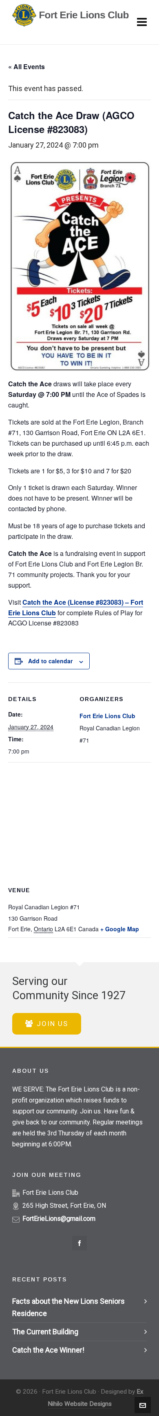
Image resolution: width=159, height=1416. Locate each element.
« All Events (26, 66)
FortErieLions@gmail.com (58, 1218)
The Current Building (45, 1331)
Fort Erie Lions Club (107, 716)
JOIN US (52, 1024)
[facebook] (79, 1243)
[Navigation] (142, 22)
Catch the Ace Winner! (48, 1350)
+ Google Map (119, 929)
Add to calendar (50, 661)
